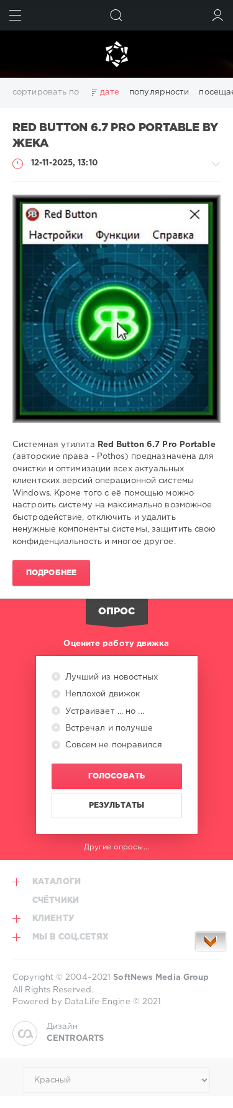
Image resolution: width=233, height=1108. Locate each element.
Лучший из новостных (110, 677)
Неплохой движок (101, 694)
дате (109, 92)
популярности (159, 92)
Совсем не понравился (112, 745)
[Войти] (218, 15)
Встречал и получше (108, 728)
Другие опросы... (116, 847)
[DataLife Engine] (116, 54)
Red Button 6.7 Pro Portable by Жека (115, 136)
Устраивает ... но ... (103, 711)
